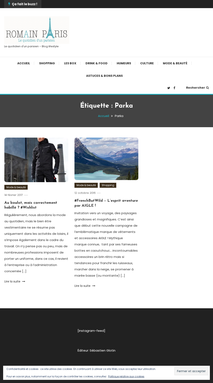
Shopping (47, 63)
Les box (70, 63)
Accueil (23, 63)
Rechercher (195, 88)
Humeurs (124, 63)
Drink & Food (96, 63)
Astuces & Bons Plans (104, 76)
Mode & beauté (175, 63)
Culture (147, 63)
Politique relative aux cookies (126, 376)
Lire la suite (12, 281)
